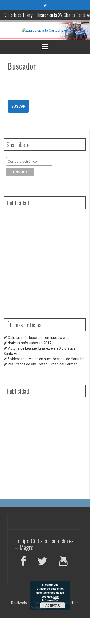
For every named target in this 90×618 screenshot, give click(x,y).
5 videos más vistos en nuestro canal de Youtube (46, 359)
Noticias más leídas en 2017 (30, 343)
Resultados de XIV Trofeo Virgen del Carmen (43, 364)
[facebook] (23, 562)
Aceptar (53, 605)
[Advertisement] (45, 258)
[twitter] (43, 562)
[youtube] (64, 562)
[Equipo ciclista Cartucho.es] (45, 30)
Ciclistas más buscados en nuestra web (39, 338)
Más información (50, 598)
